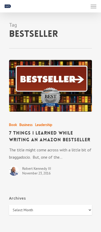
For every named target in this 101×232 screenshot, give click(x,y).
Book (13, 124)
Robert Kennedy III (36, 168)
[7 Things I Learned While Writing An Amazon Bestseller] (50, 86)
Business (26, 124)
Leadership (43, 124)
